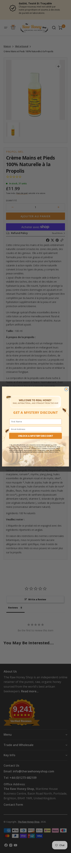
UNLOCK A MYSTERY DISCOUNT (35, 435)
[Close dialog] (66, 389)
